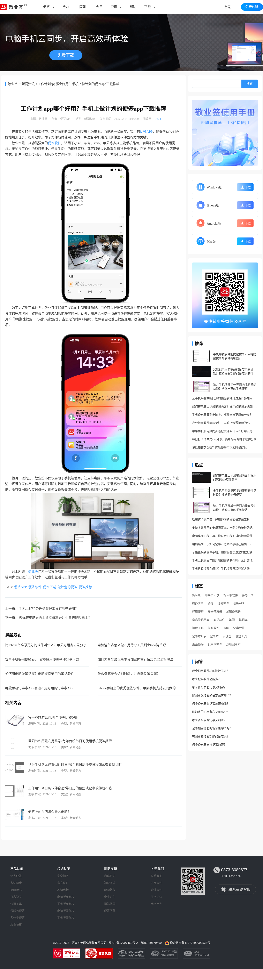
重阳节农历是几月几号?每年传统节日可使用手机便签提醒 (70, 741)
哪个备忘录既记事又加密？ (209, 720)
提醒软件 (213, 628)
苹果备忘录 (212, 595)
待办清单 (198, 603)
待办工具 (247, 595)
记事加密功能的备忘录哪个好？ (212, 728)
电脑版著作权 (65, 910)
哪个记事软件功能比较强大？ (211, 670)
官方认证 (63, 883)
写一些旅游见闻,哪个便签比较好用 (53, 717)
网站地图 (109, 903)
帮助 (133, 7)
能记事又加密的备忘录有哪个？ (212, 695)
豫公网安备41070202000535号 (190, 942)
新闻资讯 (28, 84)
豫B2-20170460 (151, 942)
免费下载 (66, 55)
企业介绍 (156, 889)
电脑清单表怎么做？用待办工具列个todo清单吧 (132, 645)
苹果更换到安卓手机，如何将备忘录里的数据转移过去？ (225, 552)
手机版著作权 (65, 917)
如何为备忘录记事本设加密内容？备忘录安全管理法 (135, 659)
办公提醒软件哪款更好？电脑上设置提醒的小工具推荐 (225, 423)
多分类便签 (17, 917)
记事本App (199, 636)
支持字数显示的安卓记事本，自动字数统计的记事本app (225, 527)
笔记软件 (219, 619)
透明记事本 (233, 644)
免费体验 (251, 7)
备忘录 (196, 595)
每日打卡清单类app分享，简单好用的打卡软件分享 (224, 439)
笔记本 (243, 619)
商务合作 (156, 903)
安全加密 (63, 876)
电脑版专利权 (65, 896)
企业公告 (109, 896)
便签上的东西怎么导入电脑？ (49, 812)
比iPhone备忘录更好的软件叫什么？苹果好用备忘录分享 (46, 645)
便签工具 (241, 636)
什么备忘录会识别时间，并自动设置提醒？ (129, 674)
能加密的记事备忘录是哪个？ (211, 711)
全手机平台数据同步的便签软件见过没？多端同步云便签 (225, 398)
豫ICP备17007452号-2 (123, 942)
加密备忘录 (233, 611)
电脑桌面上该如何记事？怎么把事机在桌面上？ (222, 544)
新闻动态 (90, 118)
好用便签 (198, 611)
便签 (46, 7)
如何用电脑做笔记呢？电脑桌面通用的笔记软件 (39, 674)
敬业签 (13, 84)
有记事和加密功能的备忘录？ (211, 736)
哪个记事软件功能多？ (206, 679)
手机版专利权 (65, 903)
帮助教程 (109, 889)
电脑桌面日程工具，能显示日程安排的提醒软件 (222, 536)
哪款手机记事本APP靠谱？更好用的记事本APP (39, 688)
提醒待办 (16, 889)
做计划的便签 (67, 587)
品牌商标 (63, 889)
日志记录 (16, 896)
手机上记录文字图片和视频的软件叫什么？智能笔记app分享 (225, 560)
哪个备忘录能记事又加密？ (209, 687)
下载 (147, 7)
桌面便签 (198, 644)
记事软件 (239, 628)
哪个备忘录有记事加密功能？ (211, 703)
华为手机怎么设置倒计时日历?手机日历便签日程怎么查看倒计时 (75, 764)
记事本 (214, 636)
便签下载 (49, 587)
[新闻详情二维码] (225, 295)
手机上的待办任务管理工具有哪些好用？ (48, 608)
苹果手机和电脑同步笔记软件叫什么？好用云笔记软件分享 (225, 431)
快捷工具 (16, 903)
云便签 (227, 636)
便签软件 (54, 143)
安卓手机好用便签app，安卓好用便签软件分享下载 (42, 659)
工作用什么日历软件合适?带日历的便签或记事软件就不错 (70, 788)
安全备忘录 (215, 611)
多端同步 (16, 883)
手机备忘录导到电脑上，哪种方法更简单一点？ (222, 414)
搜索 (249, 83)
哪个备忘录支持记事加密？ (209, 744)
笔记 (232, 619)
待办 (65, 7)
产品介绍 (156, 883)
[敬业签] (225, 133)
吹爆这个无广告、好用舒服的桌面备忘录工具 (221, 519)
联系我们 (156, 876)
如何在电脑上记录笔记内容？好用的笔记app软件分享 (225, 406)
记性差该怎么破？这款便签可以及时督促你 (219, 447)
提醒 (82, 7)
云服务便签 (17, 910)
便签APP (65, 118)
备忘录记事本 (200, 619)
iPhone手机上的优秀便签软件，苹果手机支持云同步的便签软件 (143, 688)
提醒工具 (198, 628)
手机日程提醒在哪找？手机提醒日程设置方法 (221, 568)
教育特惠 (16, 924)
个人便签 (16, 876)
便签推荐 (85, 587)
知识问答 (109, 883)
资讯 (114, 7)
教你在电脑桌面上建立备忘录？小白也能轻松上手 (55, 617)
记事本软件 (215, 644)
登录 (227, 7)
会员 (99, 7)
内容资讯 (109, 876)
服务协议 (156, 896)
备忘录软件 (230, 595)
